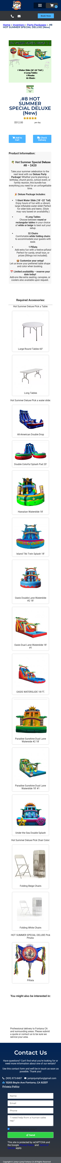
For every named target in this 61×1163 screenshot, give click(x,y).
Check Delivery (42, 138)
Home (6, 24)
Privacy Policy (10, 1086)
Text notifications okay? (23, 1129)
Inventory (19, 24)
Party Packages (36, 24)
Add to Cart (18, 138)
